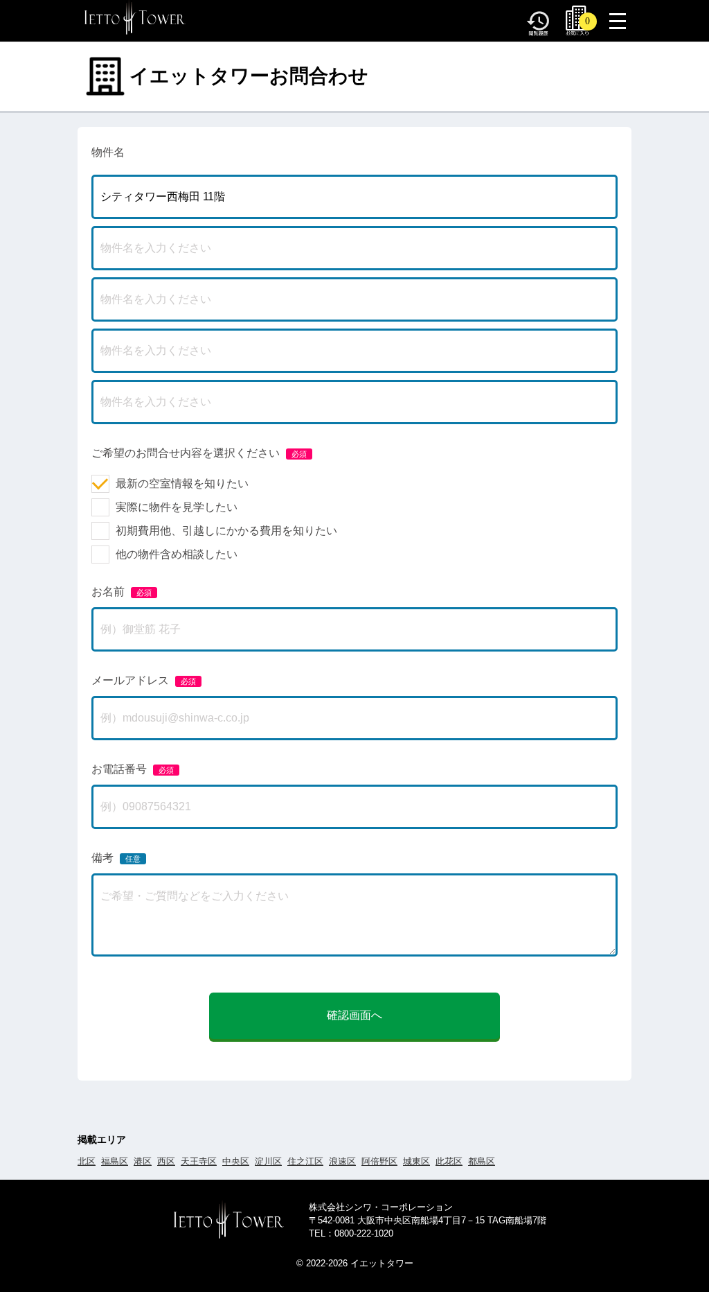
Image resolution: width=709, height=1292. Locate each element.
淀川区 (268, 1161)
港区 (143, 1161)
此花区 (449, 1161)
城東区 (416, 1161)
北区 (87, 1161)
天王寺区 (199, 1161)
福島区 (114, 1161)
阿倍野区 (379, 1161)
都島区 (481, 1161)
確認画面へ (354, 1015)
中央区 (235, 1161)
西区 (166, 1161)
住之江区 (305, 1161)
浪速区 (342, 1161)
